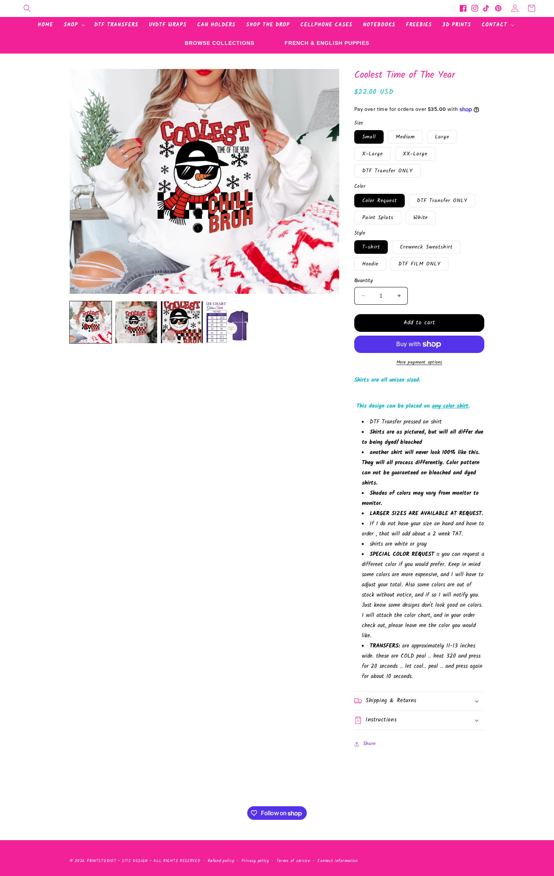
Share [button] (369, 743)
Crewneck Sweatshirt (426, 247)
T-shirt (371, 247)
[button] (27, 8)
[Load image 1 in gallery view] (91, 322)
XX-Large (415, 154)
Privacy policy (255, 861)
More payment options (419, 362)
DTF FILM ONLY (419, 264)
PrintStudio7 (101, 861)
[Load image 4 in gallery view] (227, 322)
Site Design (135, 861)
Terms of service (293, 861)
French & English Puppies (327, 43)
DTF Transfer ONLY (387, 171)
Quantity (363, 281)
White (420, 217)
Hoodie (370, 264)
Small (369, 137)
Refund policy (221, 861)
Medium (405, 137)
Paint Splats (377, 217)
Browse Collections (219, 43)
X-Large (372, 154)
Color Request (379, 200)
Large (442, 137)
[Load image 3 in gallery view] (182, 322)
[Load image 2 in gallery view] (136, 322)
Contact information (337, 861)
